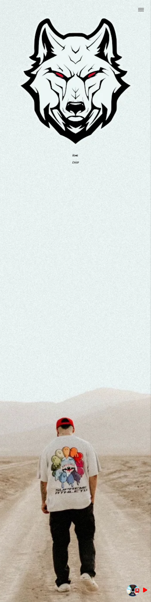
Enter (75, 162)
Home (75, 155)
